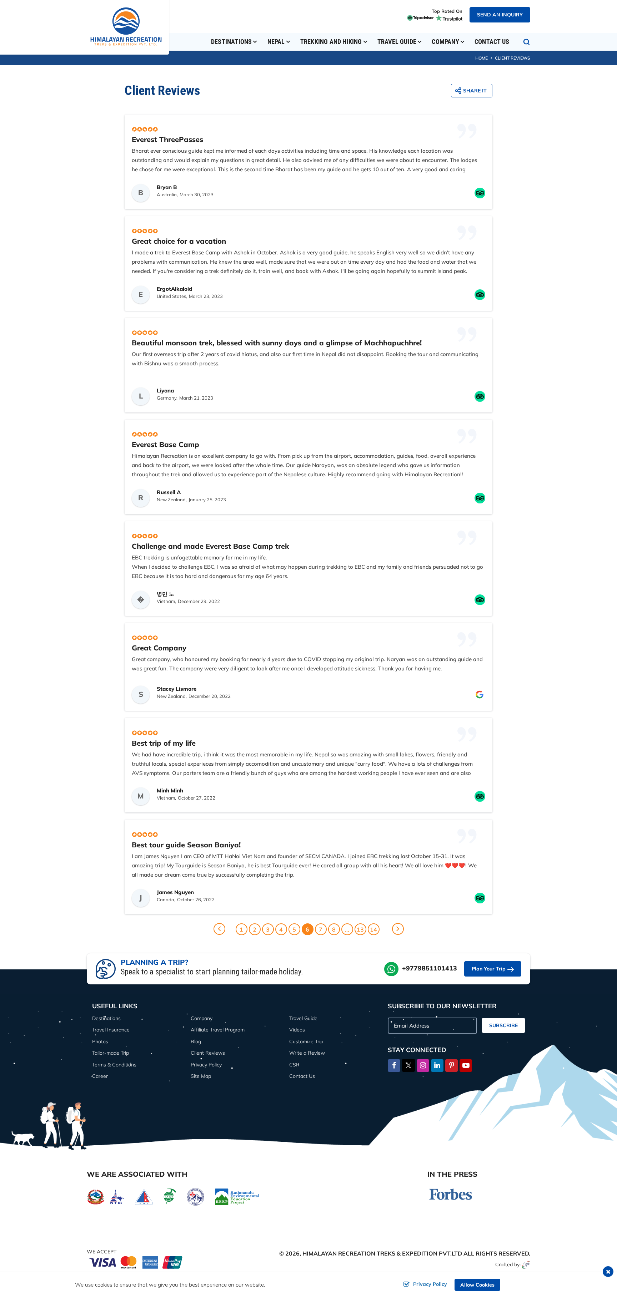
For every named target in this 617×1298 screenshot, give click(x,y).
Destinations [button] (231, 41)
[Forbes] (450, 1193)
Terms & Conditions (114, 1064)
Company (201, 1018)
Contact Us (492, 41)
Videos (297, 1029)
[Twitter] (408, 1064)
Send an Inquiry (500, 14)
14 (373, 929)
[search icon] (526, 42)
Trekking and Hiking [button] (331, 41)
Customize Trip (306, 1041)
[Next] (398, 929)
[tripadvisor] (419, 17)
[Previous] (219, 929)
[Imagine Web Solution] (526, 1264)
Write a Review (307, 1053)
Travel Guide (303, 1018)
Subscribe (503, 1025)
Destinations (106, 1018)
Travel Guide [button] (396, 41)
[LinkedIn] (437, 1065)
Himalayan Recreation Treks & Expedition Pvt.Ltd (382, 1253)
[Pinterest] (451, 1065)
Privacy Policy (206, 1064)
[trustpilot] (448, 17)
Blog (196, 1041)
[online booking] (136, 1261)
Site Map (201, 1076)
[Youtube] (466, 1065)
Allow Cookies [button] (477, 1285)
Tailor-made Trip (110, 1053)
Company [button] (445, 41)
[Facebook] (394, 1065)
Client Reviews (208, 1053)
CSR (294, 1064)
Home (481, 58)
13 (360, 929)
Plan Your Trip (489, 968)
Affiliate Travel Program (218, 1029)
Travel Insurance (111, 1029)
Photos (100, 1041)
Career (100, 1076)
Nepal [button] (276, 41)
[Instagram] (423, 1065)
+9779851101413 (429, 968)
